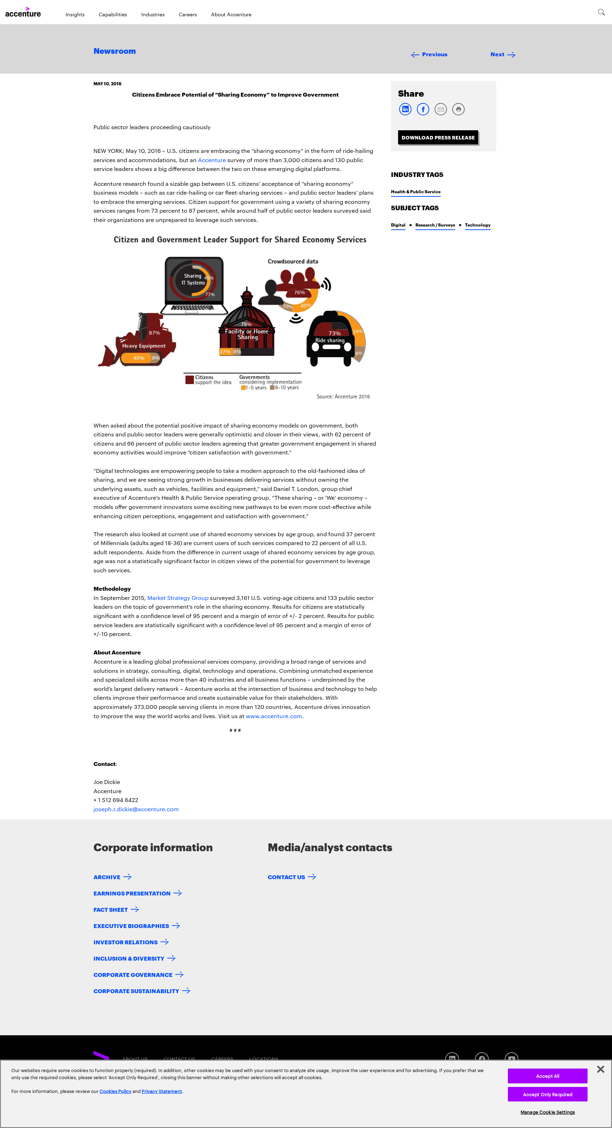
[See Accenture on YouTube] (511, 1059)
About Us (135, 1059)
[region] (306, 1094)
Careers (188, 14)
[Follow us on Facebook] (482, 1059)
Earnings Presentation (132, 893)
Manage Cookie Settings (548, 1112)
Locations (263, 1059)
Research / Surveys (435, 225)
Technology (478, 225)
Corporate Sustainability (136, 990)
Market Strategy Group (178, 597)
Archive (107, 876)
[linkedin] (405, 114)
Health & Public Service (416, 191)
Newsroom (115, 51)
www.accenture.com (274, 716)
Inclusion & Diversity (129, 958)
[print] (458, 114)
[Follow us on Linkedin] (452, 1059)
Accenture (212, 160)
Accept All (547, 1075)
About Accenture (231, 14)
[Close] (600, 1069)
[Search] (601, 12)
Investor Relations (126, 942)
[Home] (23, 12)
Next (497, 54)
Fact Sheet (111, 909)
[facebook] (423, 114)
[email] (441, 114)
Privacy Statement (162, 1091)
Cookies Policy (115, 1091)
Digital (398, 225)
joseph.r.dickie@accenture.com (136, 809)
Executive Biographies (131, 925)
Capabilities (113, 14)
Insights (75, 14)
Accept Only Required (548, 1094)
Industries (153, 14)
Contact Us (286, 876)
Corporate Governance (133, 974)
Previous (434, 54)
